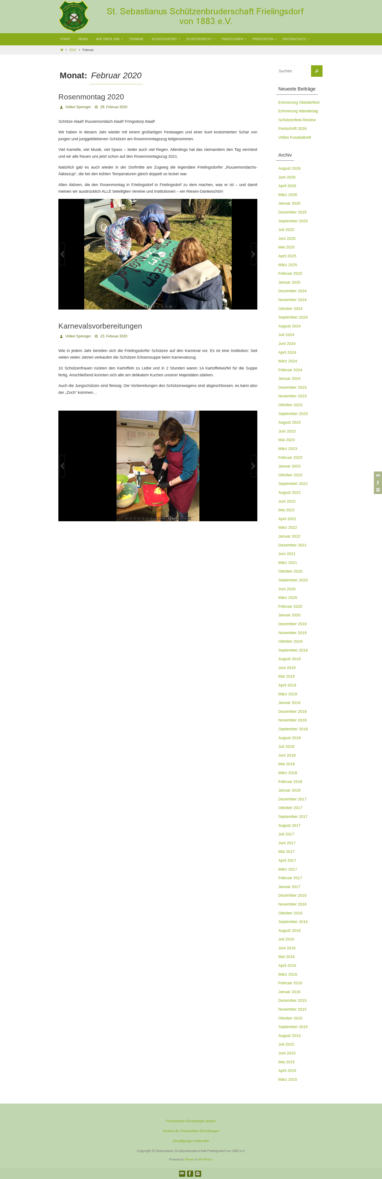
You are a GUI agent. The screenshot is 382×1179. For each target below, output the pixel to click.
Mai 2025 (286, 247)
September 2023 (293, 414)
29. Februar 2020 (113, 107)
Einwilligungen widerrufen (191, 1141)
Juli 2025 (286, 229)
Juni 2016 (287, 948)
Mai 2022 (286, 510)
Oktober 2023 (290, 405)
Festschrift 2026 (292, 128)
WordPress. (205, 1159)
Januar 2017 (289, 887)
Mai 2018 (286, 764)
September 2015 (293, 1027)
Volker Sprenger (78, 107)
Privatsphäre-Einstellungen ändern (191, 1121)
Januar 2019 (289, 702)
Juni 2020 (287, 589)
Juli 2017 (286, 834)
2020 (72, 50)
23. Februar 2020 (113, 336)
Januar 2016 (289, 992)
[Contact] (377, 475)
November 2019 (292, 633)
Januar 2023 (289, 466)
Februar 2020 (290, 606)
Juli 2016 (286, 939)
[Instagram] (377, 490)
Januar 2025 (289, 282)
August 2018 (289, 738)
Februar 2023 (290, 457)
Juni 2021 (287, 554)
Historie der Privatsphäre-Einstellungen (191, 1131)
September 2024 (293, 317)
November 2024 (292, 300)
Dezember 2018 (292, 711)
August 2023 (289, 422)
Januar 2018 (289, 790)
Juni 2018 (287, 755)
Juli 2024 (286, 335)
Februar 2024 (290, 370)
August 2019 (289, 659)
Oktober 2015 (290, 1018)
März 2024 (287, 361)
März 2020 (287, 597)
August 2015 (289, 1035)
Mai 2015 (286, 1062)
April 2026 (287, 186)
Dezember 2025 (292, 212)
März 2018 (287, 773)
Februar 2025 (290, 273)
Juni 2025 (287, 238)
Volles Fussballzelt (294, 137)
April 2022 (287, 519)
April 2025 (287, 256)
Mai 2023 (286, 440)
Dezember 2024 (292, 291)
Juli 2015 (286, 1044)
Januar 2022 (289, 536)
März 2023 (287, 448)
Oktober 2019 (290, 641)
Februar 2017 (290, 878)
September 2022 (293, 483)
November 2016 (292, 904)
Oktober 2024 (290, 308)
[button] (62, 254)
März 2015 (287, 1079)
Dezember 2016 (292, 895)
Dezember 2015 (292, 1000)
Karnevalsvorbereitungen (100, 326)
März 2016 (287, 974)
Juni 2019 (287, 667)
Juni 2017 (287, 843)
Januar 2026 (289, 203)
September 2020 (293, 580)
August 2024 (289, 326)
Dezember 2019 (292, 624)
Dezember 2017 (292, 799)
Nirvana (190, 1159)
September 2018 (293, 729)
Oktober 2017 (290, 808)
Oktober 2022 (290, 475)
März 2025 (287, 265)
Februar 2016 (290, 983)
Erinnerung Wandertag (298, 111)
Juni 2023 (287, 431)
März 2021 (287, 562)
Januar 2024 (289, 378)
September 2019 (293, 650)
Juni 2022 (287, 501)
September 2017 (293, 816)
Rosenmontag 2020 (91, 96)
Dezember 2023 (292, 387)
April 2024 (287, 352)
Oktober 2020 (290, 571)
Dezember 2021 (292, 545)
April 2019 (287, 685)
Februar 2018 (290, 781)
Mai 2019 (286, 676)
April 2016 (287, 965)
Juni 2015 (287, 1053)
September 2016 (293, 921)
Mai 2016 (286, 956)
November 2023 (292, 396)
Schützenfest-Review (297, 120)
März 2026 (287, 194)
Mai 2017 (286, 851)
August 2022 (289, 492)
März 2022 (287, 527)
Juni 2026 (287, 177)
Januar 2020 (289, 615)
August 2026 (289, 168)
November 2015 (292, 1009)
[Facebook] (377, 483)
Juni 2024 (287, 343)
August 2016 (289, 930)
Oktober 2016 (290, 913)
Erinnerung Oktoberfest (298, 102)
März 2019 (287, 694)
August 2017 (289, 825)
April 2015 (287, 1070)
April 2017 (287, 860)
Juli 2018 (286, 746)
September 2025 (293, 221)
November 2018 (292, 720)
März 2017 (287, 869)
